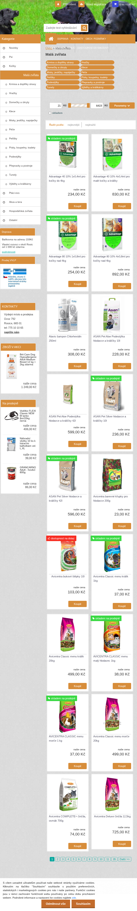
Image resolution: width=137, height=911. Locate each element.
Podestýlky (15, 156)
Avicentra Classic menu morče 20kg (111, 738)
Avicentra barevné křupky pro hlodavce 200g (110, 498)
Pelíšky (13, 138)
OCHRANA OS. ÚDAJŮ (62, 48)
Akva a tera (15, 202)
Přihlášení (69, 4)
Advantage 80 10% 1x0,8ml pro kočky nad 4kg (67, 258)
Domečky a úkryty (19, 102)
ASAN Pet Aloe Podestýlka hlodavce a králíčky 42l (64, 418)
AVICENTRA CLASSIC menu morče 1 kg (66, 738)
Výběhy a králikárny (20, 183)
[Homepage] (51, 38)
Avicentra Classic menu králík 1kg (110, 578)
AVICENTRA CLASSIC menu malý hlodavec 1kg (110, 658)
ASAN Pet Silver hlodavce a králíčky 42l (65, 498)
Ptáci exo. (14, 192)
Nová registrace (96, 4)
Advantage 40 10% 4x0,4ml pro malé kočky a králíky (111, 178)
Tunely (13, 174)
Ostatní (13, 220)
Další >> (125, 859)
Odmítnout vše (56, 903)
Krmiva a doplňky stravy (22, 84)
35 (114, 859)
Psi (10, 56)
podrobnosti (8, 251)
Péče (12, 129)
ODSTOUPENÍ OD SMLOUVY (93, 48)
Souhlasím (83, 903)
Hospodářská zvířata (20, 211)
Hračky (13, 93)
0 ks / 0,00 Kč (127, 4)
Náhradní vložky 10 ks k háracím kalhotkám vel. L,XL (28, 443)
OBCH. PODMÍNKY (96, 39)
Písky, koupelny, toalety (22, 147)
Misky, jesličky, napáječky (23, 120)
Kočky (12, 66)
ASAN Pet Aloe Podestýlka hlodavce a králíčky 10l (109, 338)
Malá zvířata (31, 75)
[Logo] (89, 11)
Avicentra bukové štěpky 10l (67, 576)
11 (107, 859)
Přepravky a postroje (20, 165)
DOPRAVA (62, 39)
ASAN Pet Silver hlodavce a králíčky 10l (109, 418)
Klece (12, 111)
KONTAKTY (77, 39)
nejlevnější (74, 124)
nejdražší (90, 124)
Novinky (13, 47)
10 (101, 859)
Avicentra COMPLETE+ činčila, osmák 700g (67, 818)
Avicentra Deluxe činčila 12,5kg (112, 816)
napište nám (11, 332)
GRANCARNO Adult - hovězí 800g (28, 470)
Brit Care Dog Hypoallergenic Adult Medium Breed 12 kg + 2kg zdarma (28, 359)
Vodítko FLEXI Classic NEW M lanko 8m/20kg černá (28, 416)
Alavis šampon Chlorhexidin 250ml (65, 338)
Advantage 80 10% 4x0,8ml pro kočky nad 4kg (111, 258)
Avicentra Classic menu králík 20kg (66, 658)
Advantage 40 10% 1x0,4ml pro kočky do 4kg (67, 178)
